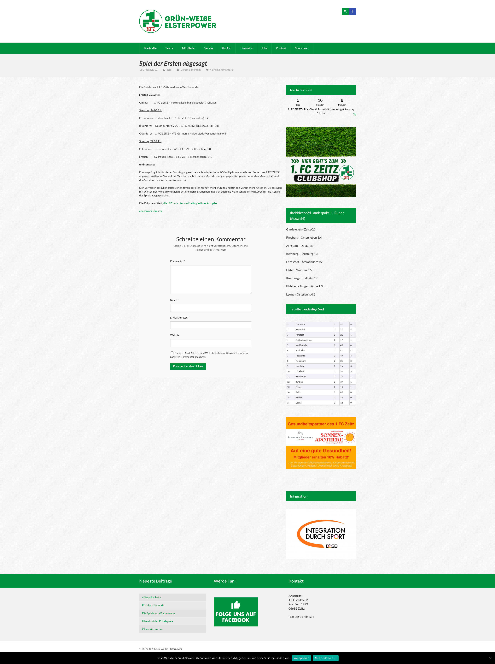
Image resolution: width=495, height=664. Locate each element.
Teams (169, 48)
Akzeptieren (301, 658)
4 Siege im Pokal (151, 597)
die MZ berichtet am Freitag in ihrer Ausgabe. (190, 203)
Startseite (150, 48)
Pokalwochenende (153, 605)
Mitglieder (189, 48)
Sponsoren (301, 48)
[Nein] (490, 658)
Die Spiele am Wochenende (158, 613)
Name (174, 300)
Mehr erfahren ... (325, 658)
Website (174, 335)
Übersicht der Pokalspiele (157, 621)
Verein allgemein (191, 69)
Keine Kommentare (221, 69)
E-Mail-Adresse (179, 317)
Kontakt (281, 48)
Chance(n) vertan (152, 629)
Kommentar (177, 261)
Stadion (226, 48)
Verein (208, 48)
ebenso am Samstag (150, 210)
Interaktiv (246, 48)
